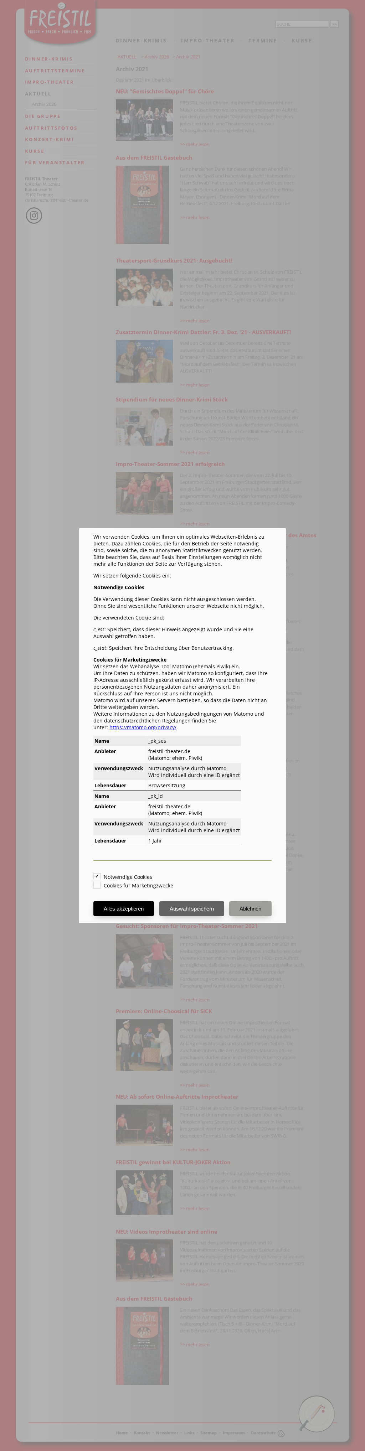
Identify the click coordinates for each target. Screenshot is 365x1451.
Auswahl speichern (192, 909)
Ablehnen (250, 909)
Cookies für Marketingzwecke (138, 885)
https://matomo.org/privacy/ (142, 727)
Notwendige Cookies (128, 877)
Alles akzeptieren (124, 909)
